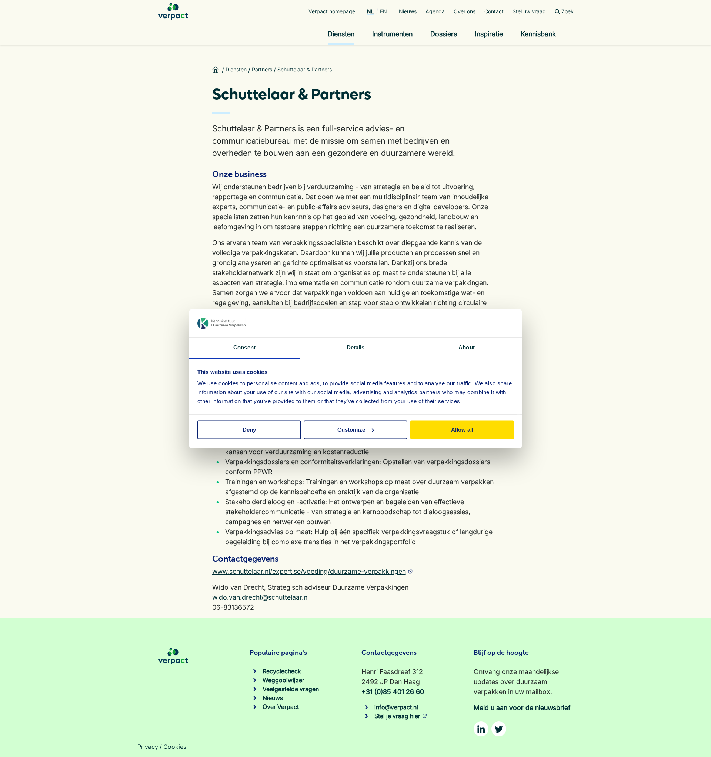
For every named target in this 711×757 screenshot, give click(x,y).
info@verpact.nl (396, 707)
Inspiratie (489, 34)
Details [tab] (356, 348)
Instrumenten (392, 34)
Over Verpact (281, 706)
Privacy (147, 746)
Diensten (341, 34)
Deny (249, 429)
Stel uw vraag (529, 11)
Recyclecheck (282, 671)
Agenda (435, 11)
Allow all (462, 429)
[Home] (173, 11)
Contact (494, 11)
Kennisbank (538, 34)
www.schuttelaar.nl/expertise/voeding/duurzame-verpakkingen (309, 571)
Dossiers (443, 34)
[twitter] (498, 728)
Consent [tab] (244, 348)
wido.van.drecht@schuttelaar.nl (260, 597)
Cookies (174, 746)
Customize (351, 429)
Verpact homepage (331, 11)
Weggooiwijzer (283, 680)
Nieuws (408, 11)
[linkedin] (481, 728)
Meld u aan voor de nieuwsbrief (522, 707)
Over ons (464, 11)
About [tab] (466, 348)
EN (383, 11)
